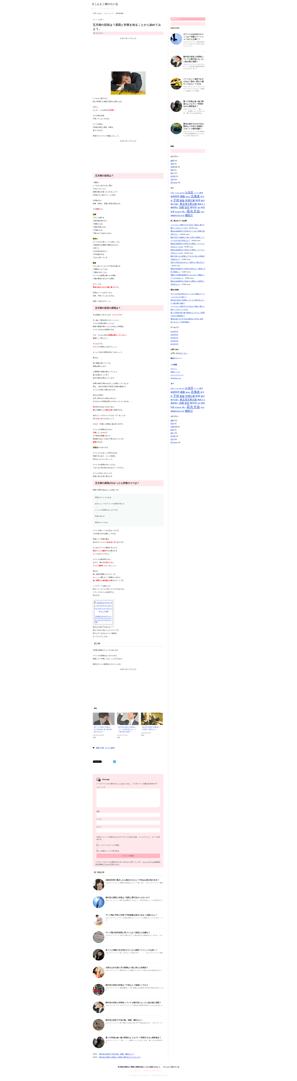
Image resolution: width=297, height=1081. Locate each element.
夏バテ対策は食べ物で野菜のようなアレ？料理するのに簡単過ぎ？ (133, 1038)
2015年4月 (174, 341)
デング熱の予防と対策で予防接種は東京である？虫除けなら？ (132, 915)
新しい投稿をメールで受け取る (107, 851)
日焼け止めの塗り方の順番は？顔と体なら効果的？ (127, 968)
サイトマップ (108, 13)
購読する (176, 19)
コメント (100, 787)
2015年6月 (174, 335)
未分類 (173, 176)
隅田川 (189, 215)
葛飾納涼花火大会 (177, 216)
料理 (172, 170)
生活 (172, 179)
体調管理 (175, 197)
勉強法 (188, 197)
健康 (97, 748)
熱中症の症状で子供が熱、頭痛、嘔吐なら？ (124, 1020)
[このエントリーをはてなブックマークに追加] (114, 761)
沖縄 (181, 207)
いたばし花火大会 (179, 193)
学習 (172, 164)
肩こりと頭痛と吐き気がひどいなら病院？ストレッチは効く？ (132, 950)
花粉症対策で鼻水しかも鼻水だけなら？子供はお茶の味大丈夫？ (132, 880)
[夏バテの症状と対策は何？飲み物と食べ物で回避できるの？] (104, 719)
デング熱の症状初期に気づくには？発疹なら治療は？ (128, 933)
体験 (182, 196)
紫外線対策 (178, 212)
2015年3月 (174, 344)
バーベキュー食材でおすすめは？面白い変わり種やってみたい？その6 (193, 81)
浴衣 (186, 207)
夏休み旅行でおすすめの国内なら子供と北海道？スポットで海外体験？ (193, 126)
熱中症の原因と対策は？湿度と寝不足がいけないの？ (128, 898)
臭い (184, 212)
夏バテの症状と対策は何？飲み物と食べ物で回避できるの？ (103, 729)
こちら (184, 353)
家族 (182, 200)
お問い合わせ (97, 13)
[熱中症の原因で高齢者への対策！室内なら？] (152, 719)
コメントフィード (177, 375)
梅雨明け (174, 208)
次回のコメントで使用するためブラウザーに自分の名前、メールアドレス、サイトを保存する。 (128, 838)
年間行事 (174, 167)
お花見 (189, 192)
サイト (98, 827)
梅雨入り (201, 204)
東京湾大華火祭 (188, 204)
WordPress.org (176, 378)
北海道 (195, 196)
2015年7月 (174, 332)
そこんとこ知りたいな (105, 4)
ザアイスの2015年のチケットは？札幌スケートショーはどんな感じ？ (193, 37)
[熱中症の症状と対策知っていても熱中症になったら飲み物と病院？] (128, 719)
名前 (98, 811)
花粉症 (202, 212)
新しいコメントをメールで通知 (107, 845)
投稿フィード (175, 372)
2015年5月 (174, 338)
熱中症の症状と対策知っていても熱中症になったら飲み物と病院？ (127, 729)
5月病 (102, 748)
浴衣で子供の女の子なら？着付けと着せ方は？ (188, 262)
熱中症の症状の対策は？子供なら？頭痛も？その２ (127, 985)
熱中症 (193, 207)
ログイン (174, 369)
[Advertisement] (128, 54)
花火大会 (174, 183)
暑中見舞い (175, 204)
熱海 (198, 208)
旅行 (172, 173)
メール (98, 819)
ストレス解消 (110, 748)
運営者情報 (119, 13)
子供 (176, 200)
